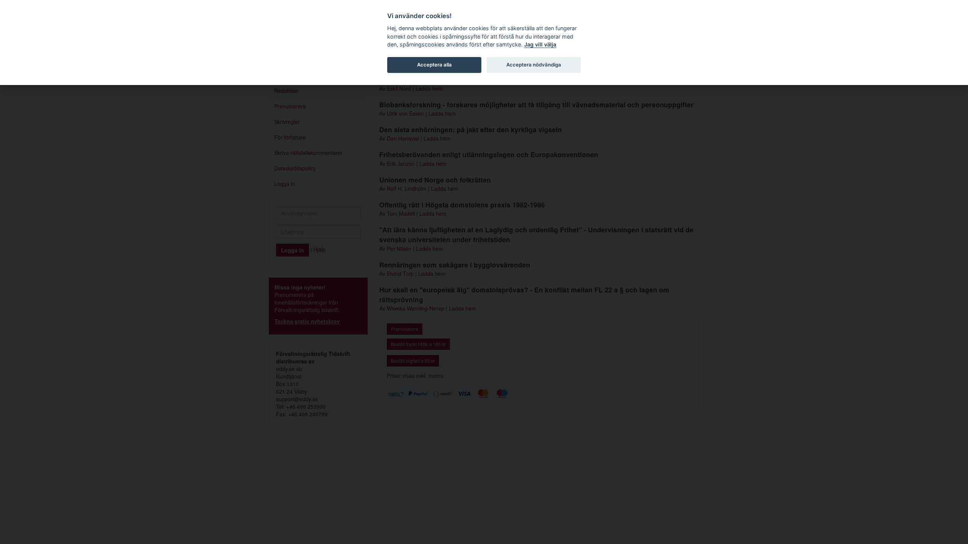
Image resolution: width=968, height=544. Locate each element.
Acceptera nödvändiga (533, 65)
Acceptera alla (434, 65)
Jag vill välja (540, 44)
